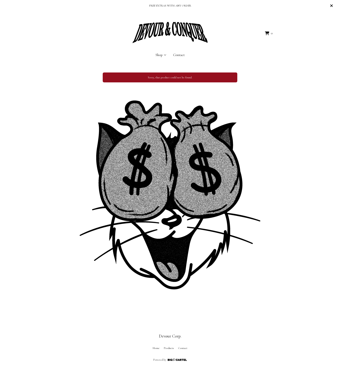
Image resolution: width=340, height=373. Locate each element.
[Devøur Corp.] (170, 32)
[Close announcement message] (331, 5)
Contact (179, 55)
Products (169, 348)
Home (156, 348)
